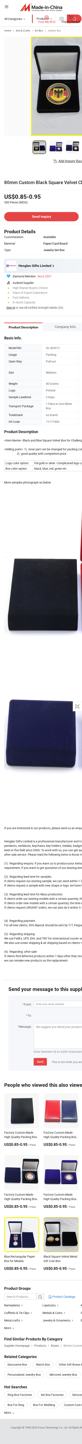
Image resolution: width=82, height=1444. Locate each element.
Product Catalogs (63, 1297)
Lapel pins (49, 1305)
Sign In (10, 308)
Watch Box (43, 1364)
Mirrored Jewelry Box (63, 1375)
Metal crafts (12, 1320)
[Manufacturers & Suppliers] (41, 7)
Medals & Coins (52, 1313)
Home (7, 30)
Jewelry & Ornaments (56, 1320)
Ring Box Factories (20, 1395)
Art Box (39, 30)
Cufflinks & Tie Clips (16, 1313)
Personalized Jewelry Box (24, 1375)
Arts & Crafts (23, 30)
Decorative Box (17, 1364)
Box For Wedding (44, 1405)
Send (40, 1062)
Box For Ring (16, 1405)
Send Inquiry (41, 217)
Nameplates (12, 1305)
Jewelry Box (54, 30)
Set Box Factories (52, 1395)
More (8, 1413)
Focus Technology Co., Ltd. (53, 1427)
